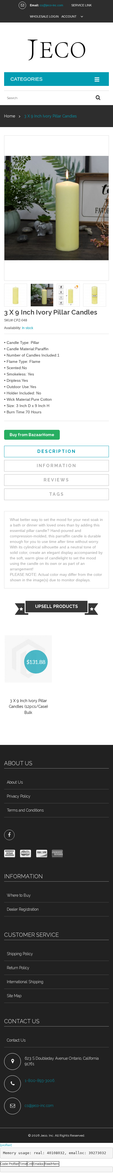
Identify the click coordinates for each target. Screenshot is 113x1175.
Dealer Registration (23, 909)
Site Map (14, 996)
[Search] (98, 98)
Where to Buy (19, 895)
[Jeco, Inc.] (56, 47)
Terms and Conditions (25, 810)
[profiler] (6, 1145)
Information (57, 465)
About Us (15, 782)
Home (9, 116)
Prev (7, 295)
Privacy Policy (18, 796)
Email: (34, 5)
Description (56, 451)
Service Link (81, 5)
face (9, 835)
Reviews (56, 480)
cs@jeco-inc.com (51, 5)
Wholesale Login (44, 16)
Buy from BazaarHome (32, 435)
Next (105, 295)
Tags (56, 494)
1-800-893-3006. (40, 1080)
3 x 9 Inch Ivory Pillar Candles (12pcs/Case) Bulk (28, 707)
